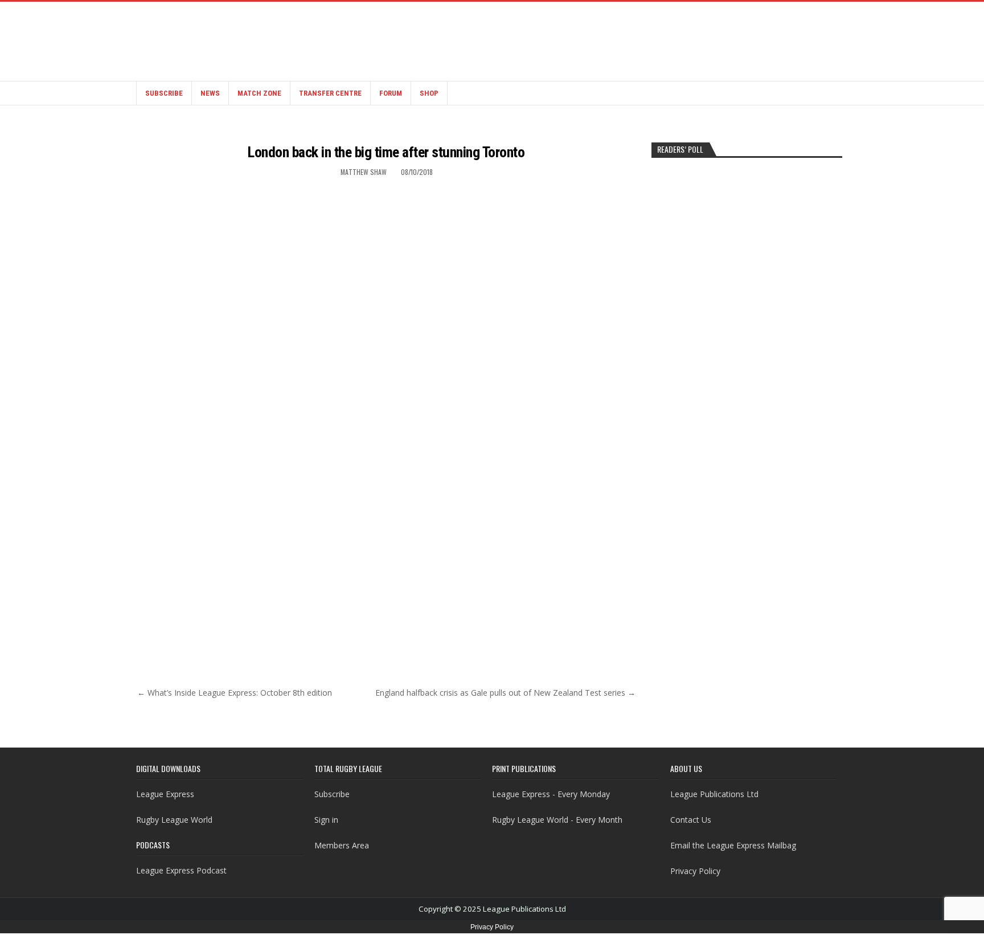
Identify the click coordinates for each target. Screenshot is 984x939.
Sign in (326, 819)
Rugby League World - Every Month (557, 819)
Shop (429, 93)
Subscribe (164, 93)
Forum (390, 93)
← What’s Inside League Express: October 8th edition (234, 692)
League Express (165, 794)
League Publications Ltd (714, 794)
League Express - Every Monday (551, 794)
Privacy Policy (695, 870)
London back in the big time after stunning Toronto (386, 152)
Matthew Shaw (364, 172)
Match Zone (259, 93)
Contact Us (690, 819)
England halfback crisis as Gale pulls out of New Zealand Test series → (505, 692)
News (210, 93)
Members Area (341, 845)
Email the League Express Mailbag (733, 845)
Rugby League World (174, 819)
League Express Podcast (181, 870)
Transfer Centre (330, 93)
